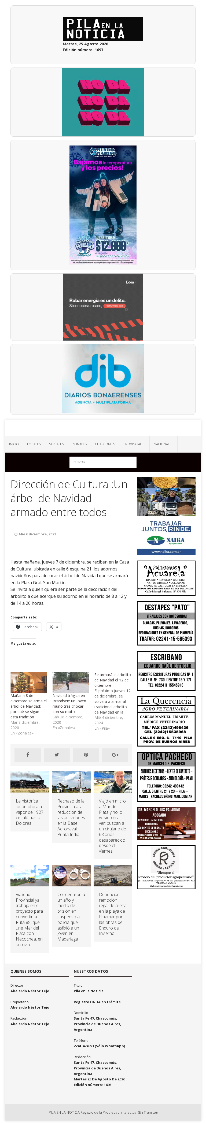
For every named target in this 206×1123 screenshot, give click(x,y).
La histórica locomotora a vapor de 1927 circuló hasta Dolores (29, 812)
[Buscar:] (103, 461)
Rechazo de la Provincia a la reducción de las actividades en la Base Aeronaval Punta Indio (71, 817)
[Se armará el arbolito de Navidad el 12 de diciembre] (115, 701)
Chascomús (105, 444)
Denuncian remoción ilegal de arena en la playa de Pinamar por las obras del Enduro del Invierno (113, 914)
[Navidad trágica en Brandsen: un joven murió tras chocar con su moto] (71, 682)
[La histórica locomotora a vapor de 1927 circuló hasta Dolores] (29, 789)
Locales (34, 444)
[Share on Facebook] (27, 755)
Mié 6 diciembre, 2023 (37, 534)
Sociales (56, 444)
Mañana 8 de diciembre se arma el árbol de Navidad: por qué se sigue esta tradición (28, 706)
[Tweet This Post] (57, 755)
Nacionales (163, 444)
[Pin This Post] (86, 755)
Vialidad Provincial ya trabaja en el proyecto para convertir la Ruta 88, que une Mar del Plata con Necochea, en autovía (29, 919)
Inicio (14, 444)
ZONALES (79, 444)
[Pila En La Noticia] (103, 428)
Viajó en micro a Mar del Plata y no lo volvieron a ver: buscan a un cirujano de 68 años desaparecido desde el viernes (112, 826)
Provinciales (134, 444)
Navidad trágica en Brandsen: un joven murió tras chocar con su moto (69, 703)
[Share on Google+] (115, 755)
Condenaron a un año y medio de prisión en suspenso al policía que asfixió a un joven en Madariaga (71, 916)
